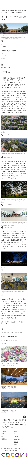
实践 (19, 3)
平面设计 (11, 425)
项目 (22, 3)
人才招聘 (4, 431)
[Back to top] (24, 417)
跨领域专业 (20, 425)
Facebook (17, 439)
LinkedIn (16, 434)
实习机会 (4, 434)
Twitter (16, 436)
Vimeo (16, 442)
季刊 (15, 444)
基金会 (3, 436)
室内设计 (14, 420)
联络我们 (4, 439)
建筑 (2, 60)
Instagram (16, 431)
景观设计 (19, 422)
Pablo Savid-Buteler (8, 324)
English (3, 448)
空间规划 (11, 422)
